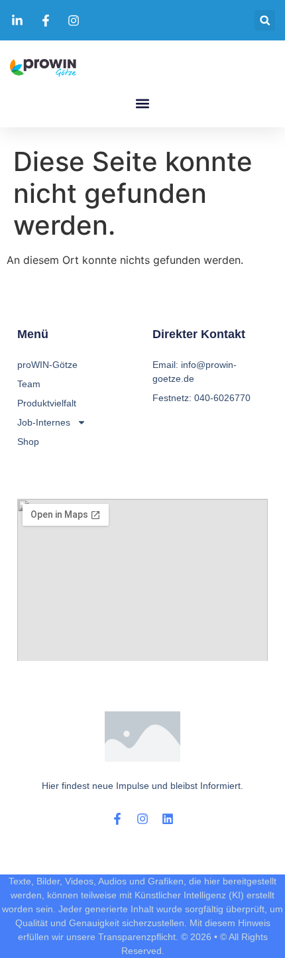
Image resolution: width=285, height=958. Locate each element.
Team (28, 384)
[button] (265, 20)
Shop (28, 441)
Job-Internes (43, 422)
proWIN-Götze (47, 364)
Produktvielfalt (46, 403)
